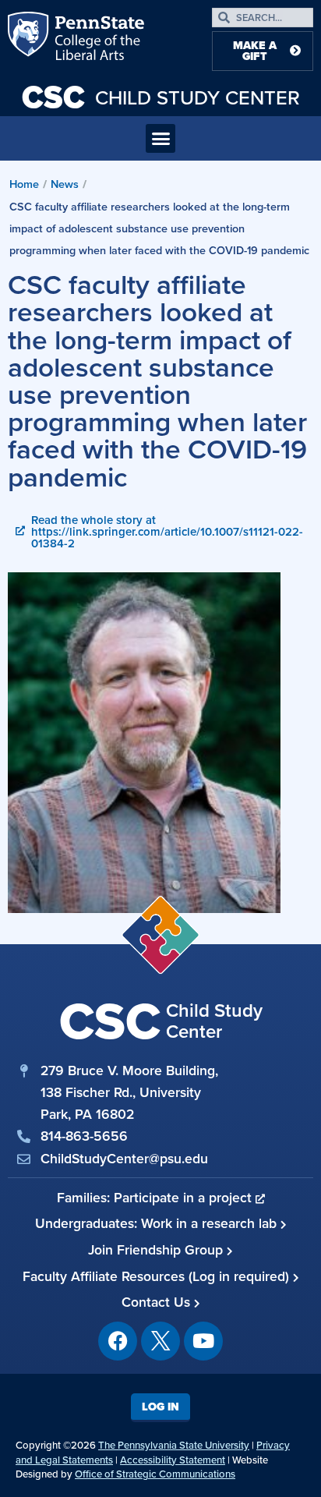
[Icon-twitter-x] (160, 1341)
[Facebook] (117, 1341)
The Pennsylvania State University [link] (173, 1445)
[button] (160, 139)
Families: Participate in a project (156, 1197)
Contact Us (158, 1301)
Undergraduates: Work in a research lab (157, 1223)
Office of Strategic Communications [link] (155, 1474)
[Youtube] (203, 1341)
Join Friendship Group (157, 1249)
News (65, 183)
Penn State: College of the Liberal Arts (97, 39)
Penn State (29, 39)
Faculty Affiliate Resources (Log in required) (158, 1276)
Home (24, 183)
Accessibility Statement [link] (172, 1460)
